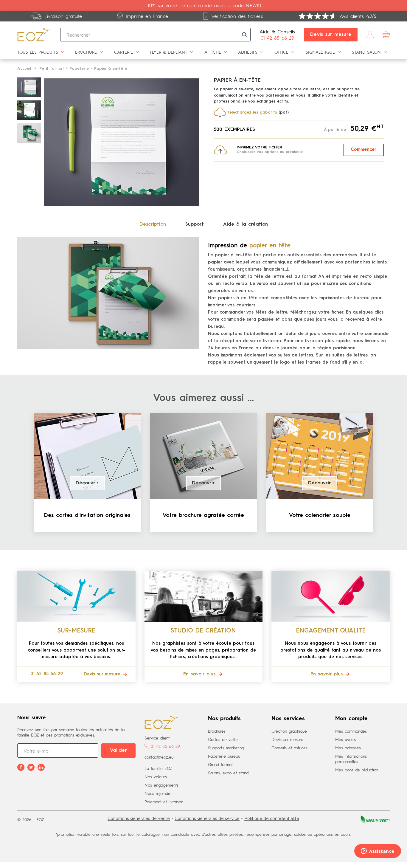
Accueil (24, 69)
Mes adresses (348, 747)
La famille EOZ (159, 768)
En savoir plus (200, 674)
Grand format (220, 764)
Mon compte (351, 718)
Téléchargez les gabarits (252, 112)
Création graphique (289, 731)
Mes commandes (351, 731)
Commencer (363, 150)
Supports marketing (226, 747)
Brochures (217, 731)
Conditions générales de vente (139, 818)
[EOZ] (34, 34)
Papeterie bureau (224, 756)
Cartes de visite (223, 739)
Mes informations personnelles (351, 758)
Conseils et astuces (289, 747)
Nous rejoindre (158, 793)
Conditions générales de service (207, 818)
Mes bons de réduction (356, 769)
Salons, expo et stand (228, 772)
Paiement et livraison (164, 801)
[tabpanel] (87, 472)
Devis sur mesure (330, 34)
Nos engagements (161, 784)
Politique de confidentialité (271, 818)
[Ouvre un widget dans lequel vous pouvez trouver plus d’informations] (377, 851)
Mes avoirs (345, 739)
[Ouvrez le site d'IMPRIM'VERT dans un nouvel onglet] (374, 818)
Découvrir (87, 483)
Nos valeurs (156, 776)
